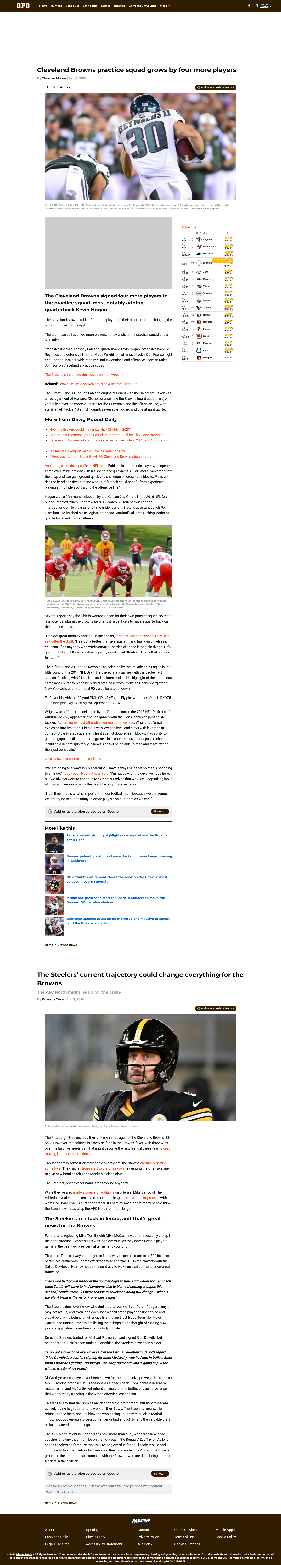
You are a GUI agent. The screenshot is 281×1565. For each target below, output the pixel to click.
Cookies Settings (187, 1544)
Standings (90, 6)
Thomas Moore (54, 78)
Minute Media (24, 1554)
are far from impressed (142, 1198)
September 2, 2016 (106, 703)
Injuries (119, 6)
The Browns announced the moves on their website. (84, 375)
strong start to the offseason (102, 1168)
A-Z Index (145, 1544)
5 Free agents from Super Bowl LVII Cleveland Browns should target (101, 456)
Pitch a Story (95, 1537)
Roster (105, 6)
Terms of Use (184, 1537)
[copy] (68, 87)
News (43, 6)
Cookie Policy (226, 1537)
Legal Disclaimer (57, 1544)
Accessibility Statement (104, 1544)
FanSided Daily (56, 1537)
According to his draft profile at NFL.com (76, 466)
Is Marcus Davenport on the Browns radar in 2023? (88, 451)
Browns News (67, 944)
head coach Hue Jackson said (85, 773)
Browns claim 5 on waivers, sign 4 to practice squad (98, 384)
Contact (144, 1530)
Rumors (56, 6)
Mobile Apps (225, 1530)
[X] (257, 5)
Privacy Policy (148, 1537)
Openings (93, 1530)
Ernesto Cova (53, 999)
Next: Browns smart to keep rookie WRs (75, 759)
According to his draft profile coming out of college (96, 722)
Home (49, 944)
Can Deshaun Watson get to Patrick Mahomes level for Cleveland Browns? (106, 435)
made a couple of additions (93, 1192)
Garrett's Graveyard (142, 6)
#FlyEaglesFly (115, 698)
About (49, 1530)
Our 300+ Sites (185, 1530)
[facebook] (249, 5)
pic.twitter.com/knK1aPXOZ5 (148, 698)
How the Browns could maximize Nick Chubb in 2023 (89, 429)
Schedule (72, 6)
